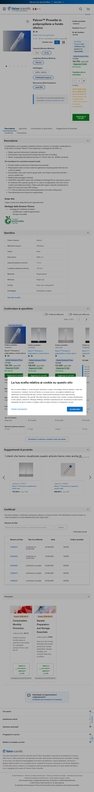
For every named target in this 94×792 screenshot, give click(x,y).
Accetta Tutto (75, 409)
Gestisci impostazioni (19, 409)
